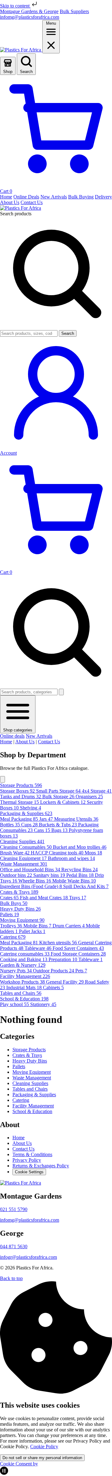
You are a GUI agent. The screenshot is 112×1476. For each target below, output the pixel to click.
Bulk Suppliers (74, 11)
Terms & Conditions (32, 1154)
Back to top (11, 1278)
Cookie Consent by (19, 1463)
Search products (15, 213)
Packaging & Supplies (34, 1094)
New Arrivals (39, 736)
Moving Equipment (31, 1072)
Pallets (18, 1066)
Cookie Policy (44, 1446)
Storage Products (29, 1049)
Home (6, 741)
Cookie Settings (29, 1172)
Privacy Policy (26, 1160)
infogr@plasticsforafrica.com (28, 1257)
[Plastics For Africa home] (21, 49)
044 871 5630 (13, 1246)
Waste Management (31, 1077)
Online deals (12, 736)
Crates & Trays (27, 1055)
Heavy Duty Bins (29, 1060)
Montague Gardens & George (29, 11)
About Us (25, 741)
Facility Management (33, 1105)
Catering (20, 1100)
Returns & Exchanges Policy (40, 1165)
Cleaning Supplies (30, 1083)
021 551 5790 (13, 1209)
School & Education (32, 1111)
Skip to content (15, 5)
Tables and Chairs (30, 1089)
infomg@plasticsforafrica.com (29, 17)
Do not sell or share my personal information (42, 1457)
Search (67, 333)
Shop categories (17, 730)
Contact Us (49, 741)
